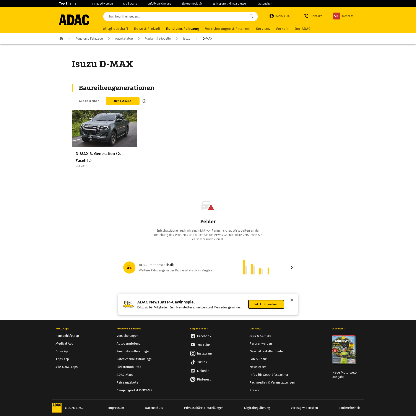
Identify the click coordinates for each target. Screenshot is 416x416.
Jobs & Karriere (260, 336)
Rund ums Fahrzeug (89, 38)
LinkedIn (203, 371)
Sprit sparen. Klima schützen (230, 3)
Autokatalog (124, 38)
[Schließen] (291, 300)
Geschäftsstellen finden (267, 351)
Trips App (62, 359)
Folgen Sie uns (199, 328)
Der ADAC (255, 328)
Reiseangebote (127, 382)
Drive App (62, 351)
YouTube (203, 345)
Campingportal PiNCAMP (135, 390)
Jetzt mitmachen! (266, 304)
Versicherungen (127, 336)
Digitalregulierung (257, 408)
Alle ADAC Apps (66, 367)
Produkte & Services (129, 328)
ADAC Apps (62, 328)
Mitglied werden (102, 3)
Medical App (64, 343)
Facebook (204, 336)
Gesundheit (265, 3)
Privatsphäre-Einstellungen (203, 408)
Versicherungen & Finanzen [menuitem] (227, 28)
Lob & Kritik (258, 359)
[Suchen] (251, 16)
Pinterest (204, 379)
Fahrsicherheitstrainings (134, 359)
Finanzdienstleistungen (133, 351)
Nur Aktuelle (122, 101)
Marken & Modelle (158, 38)
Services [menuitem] (263, 28)
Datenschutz (154, 408)
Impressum (116, 408)
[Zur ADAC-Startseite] (74, 20)
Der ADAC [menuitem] (302, 28)
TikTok (202, 362)
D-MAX (207, 38)
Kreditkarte (130, 3)
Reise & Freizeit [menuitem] (147, 28)
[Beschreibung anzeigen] (143, 101)
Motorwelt (339, 328)
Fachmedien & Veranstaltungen (272, 382)
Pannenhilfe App (67, 336)
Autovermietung (128, 343)
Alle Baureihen (89, 101)
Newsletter (258, 367)
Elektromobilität (192, 3)
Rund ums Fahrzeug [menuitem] (182, 28)
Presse (254, 390)
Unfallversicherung (159, 3)
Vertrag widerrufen (304, 408)
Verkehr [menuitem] (282, 28)
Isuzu (186, 38)
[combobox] (180, 16)
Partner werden (261, 343)
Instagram (204, 353)
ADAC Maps (125, 375)
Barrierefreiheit (350, 408)
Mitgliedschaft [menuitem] (115, 28)
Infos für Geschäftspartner (269, 375)
